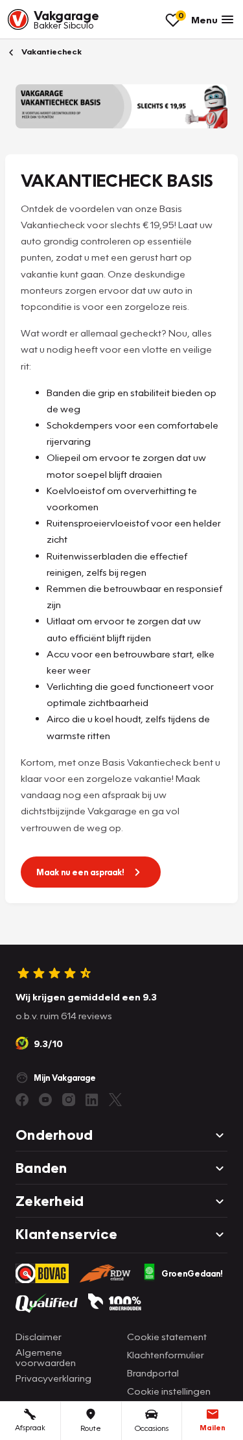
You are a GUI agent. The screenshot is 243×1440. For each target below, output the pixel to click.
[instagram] (68, 1099)
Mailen (213, 1427)
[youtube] (45, 1099)
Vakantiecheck (50, 51)
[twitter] (115, 1099)
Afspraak (30, 1427)
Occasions (151, 1428)
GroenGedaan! (192, 1273)
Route (90, 1428)
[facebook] (22, 1099)
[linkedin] (92, 1099)
